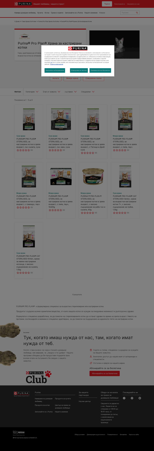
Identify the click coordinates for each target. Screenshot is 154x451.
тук (51, 62)
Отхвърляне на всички (79, 70)
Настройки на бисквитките (55, 70)
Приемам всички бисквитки (100, 70)
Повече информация (56, 64)
